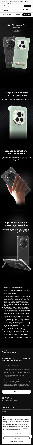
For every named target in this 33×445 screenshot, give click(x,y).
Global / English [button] (6, 6)
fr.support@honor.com (9, 400)
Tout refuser (16, 438)
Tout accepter (16, 433)
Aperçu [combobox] (17, 14)
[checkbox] (16, 373)
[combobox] (7, 14)
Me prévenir (27, 14)
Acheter (16, 30)
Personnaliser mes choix (16, 441)
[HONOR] (6, 351)
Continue (27, 6)
